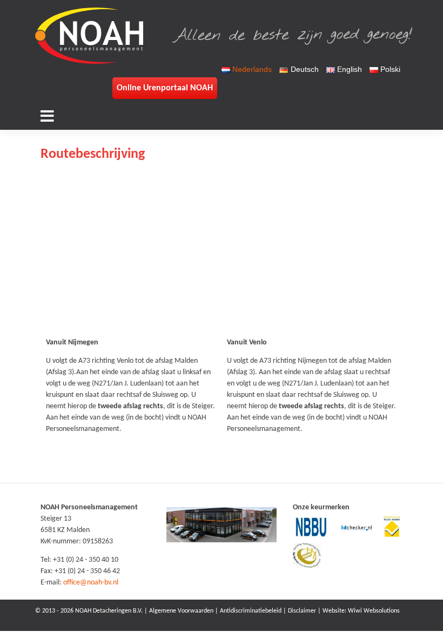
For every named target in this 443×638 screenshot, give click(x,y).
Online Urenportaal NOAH (165, 88)
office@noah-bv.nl (90, 583)
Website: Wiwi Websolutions (361, 611)
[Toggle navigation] (47, 115)
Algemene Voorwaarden (181, 611)
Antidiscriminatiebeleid (250, 611)
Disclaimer (302, 611)
